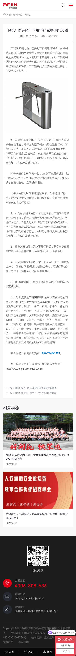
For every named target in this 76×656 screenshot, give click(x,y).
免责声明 (8, 641)
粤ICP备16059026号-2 (37, 632)
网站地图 (23, 641)
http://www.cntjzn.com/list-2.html (24, 368)
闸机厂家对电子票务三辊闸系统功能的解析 (36, 392)
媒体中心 (17, 14)
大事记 (28, 14)
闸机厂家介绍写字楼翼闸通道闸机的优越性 (36, 388)
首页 (8, 14)
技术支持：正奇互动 (43, 637)
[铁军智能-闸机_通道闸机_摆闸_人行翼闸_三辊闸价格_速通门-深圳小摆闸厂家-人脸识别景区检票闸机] (10, 5)
